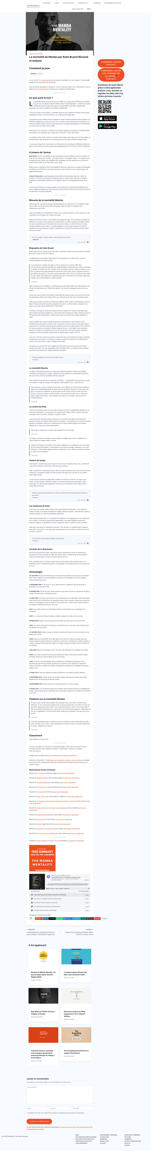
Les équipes (47, 3)
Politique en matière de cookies (86, 1137)
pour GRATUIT (72, 755)
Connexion (97, 3)
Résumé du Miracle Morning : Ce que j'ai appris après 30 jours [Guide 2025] (43, 974)
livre (87, 87)
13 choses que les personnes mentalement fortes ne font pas (56, 801)
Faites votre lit (41, 796)
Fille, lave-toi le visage (44, 787)
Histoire (103, 1143)
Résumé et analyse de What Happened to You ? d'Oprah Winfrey (74, 1014)
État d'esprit (40, 819)
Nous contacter (77, 9)
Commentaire (32, 1087)
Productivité (104, 1141)
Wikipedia (81, 841)
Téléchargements (81, 1143)
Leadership (128, 1139)
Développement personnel (108, 1135)
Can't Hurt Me (41, 773)
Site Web (76, 1108)
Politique (128, 1137)
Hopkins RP (72, 841)
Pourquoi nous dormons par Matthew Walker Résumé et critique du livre (79, 932)
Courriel (53, 1108)
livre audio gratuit (41, 89)
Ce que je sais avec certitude (46, 833)
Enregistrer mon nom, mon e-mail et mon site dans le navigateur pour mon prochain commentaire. (56, 1113)
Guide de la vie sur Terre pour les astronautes (51, 808)
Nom (29, 1108)
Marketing (103, 1139)
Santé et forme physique (133, 1141)
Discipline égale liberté (44, 815)
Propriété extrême (42, 782)
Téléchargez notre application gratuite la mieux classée (63, 760)
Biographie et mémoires (36, 53)
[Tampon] (149, 592)
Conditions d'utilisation (84, 1141)
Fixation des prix (68, 3)
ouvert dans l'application (66, 773)
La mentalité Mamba (46, 80)
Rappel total (40, 778)
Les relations (104, 1137)
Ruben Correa (54, 841)
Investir (127, 1143)
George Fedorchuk (42, 841)
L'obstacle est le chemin (44, 828)
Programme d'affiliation (113, 3)
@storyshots (37, 751)
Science (127, 1145)
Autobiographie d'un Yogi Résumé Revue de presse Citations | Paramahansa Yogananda (40, 932)
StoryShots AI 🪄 (83, 3)
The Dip (39, 792)
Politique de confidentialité (85, 1139)
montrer (40, 73)
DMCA (77, 1135)
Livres (57, 3)
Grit (38, 824)
